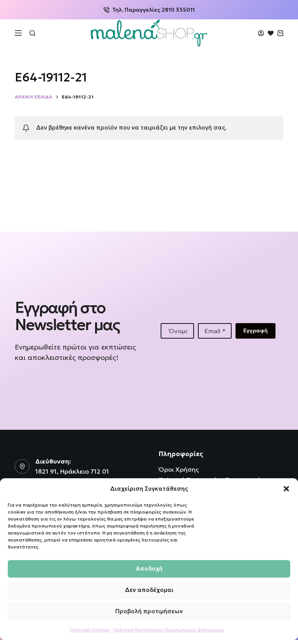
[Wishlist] (271, 33)
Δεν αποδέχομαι (149, 589)
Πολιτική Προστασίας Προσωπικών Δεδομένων (168, 630)
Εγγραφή (255, 330)
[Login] (261, 33)
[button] (286, 489)
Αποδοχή (149, 568)
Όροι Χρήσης (179, 469)
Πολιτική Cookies (89, 630)
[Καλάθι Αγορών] (280, 33)
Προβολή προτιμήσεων (149, 611)
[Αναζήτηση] (32, 33)
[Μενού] (18, 32)
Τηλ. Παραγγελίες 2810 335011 (153, 9)
